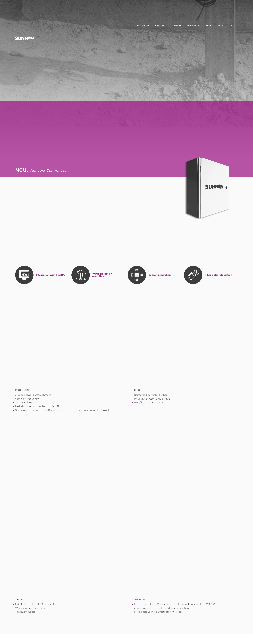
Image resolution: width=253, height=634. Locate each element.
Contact (221, 25)
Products (159, 25)
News (208, 25)
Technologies (193, 25)
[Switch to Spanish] (231, 25)
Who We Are (143, 25)
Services (177, 25)
